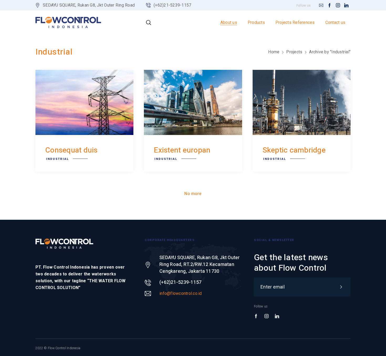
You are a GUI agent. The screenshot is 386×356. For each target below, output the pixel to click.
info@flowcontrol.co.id (180, 293)
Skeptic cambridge (294, 150)
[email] (321, 5)
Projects (294, 51)
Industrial (57, 159)
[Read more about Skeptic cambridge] (302, 102)
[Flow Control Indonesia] (68, 22)
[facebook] (329, 5)
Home (273, 51)
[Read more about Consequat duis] (84, 102)
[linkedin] (346, 5)
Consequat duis (71, 150)
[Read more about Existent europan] (193, 102)
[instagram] (338, 5)
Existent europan (182, 150)
